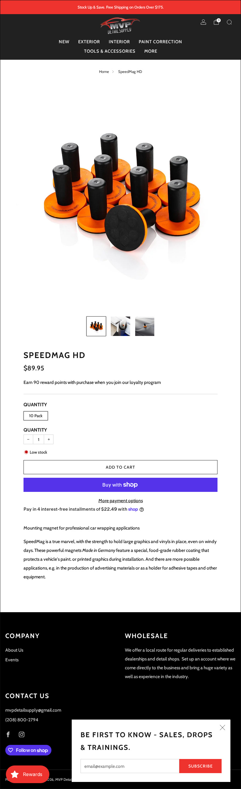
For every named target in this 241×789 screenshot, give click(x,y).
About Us (14, 650)
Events (12, 660)
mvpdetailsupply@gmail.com (33, 710)
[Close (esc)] (222, 727)
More (150, 51)
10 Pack (35, 415)
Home (104, 71)
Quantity (35, 430)
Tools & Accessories (109, 51)
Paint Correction (160, 41)
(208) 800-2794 (21, 720)
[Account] (203, 22)
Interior (119, 41)
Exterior (89, 41)
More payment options (120, 500)
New (64, 41)
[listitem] (120, 7)
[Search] (229, 22)
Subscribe (200, 766)
